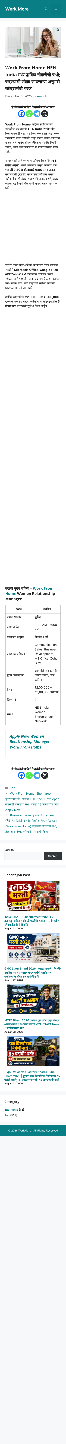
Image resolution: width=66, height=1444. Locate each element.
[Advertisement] (33, 228)
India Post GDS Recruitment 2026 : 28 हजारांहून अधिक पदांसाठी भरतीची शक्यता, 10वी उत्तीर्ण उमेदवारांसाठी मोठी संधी (31, 921)
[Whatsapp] (29, 113)
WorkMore (24, 1130)
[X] (44, 113)
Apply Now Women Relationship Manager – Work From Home (31, 741)
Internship (11, 1109)
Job (12, 788)
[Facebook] (21, 113)
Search (9, 850)
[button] (46, 9)
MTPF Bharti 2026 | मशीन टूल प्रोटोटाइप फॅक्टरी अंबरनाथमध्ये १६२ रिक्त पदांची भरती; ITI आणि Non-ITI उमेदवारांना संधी (32, 1024)
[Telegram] (36, 113)
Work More (17, 9)
